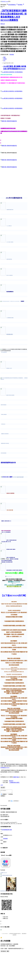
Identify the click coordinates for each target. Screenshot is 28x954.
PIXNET (6, 933)
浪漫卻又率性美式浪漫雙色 (10, 395)
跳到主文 (3, 23)
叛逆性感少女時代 (9, 368)
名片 (4, 60)
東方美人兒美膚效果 (9, 275)
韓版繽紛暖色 (9, 334)
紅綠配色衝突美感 (9, 259)
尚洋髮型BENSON (5, 767)
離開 (8, 951)
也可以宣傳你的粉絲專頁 (5, 875)
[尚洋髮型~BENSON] (1, 874)
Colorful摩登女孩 (9, 225)
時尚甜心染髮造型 (4, 414)
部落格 (5, 59)
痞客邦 (14, 777)
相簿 (4, 57)
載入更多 (3, 787)
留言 (18, 777)
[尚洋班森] (1, 876)
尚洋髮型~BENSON (4, 872)
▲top (2, 784)
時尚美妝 (12, 54)
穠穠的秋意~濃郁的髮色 (5, 433)
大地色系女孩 (3, 424)
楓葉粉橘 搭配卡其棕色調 (5, 443)
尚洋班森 (10, 875)
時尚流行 (11, 780)
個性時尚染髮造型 (3, 404)
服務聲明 (14, 934)
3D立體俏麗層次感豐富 (9, 317)
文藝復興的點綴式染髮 (9, 209)
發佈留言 (3, 795)
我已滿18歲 (3, 951)
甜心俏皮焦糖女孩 (4, 352)
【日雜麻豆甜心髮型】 (14, 782)
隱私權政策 (24, 933)
